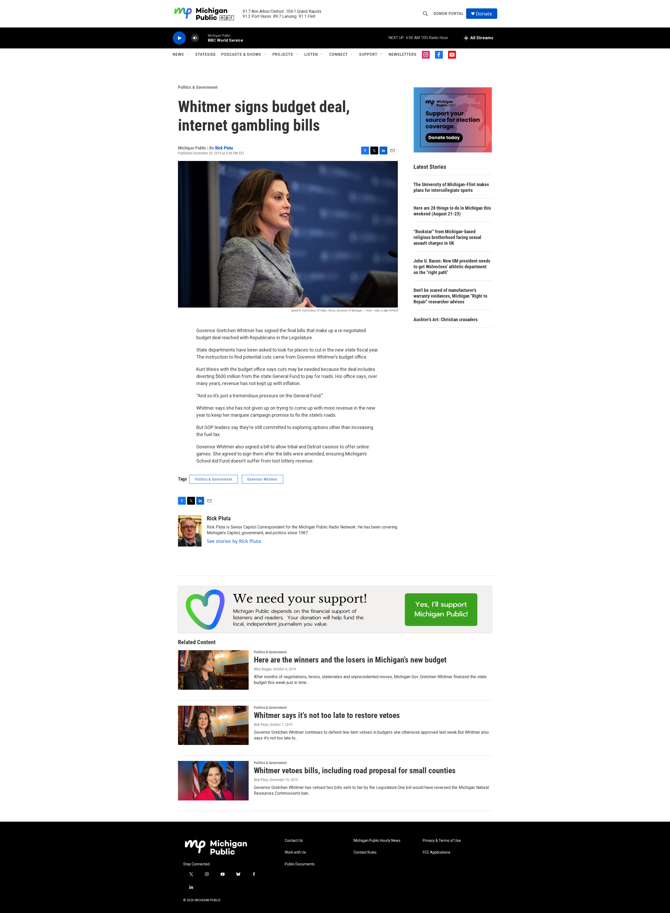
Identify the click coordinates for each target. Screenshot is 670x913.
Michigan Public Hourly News (377, 841)
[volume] (195, 38)
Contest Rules (365, 852)
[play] (179, 38)
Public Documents (300, 864)
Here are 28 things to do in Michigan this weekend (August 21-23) (452, 210)
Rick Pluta (224, 148)
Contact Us (294, 841)
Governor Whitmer (262, 479)
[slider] (203, 38)
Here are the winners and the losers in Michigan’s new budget (350, 659)
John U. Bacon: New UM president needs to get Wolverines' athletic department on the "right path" (452, 266)
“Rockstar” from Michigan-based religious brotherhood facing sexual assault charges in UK (447, 237)
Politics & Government (197, 87)
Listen (311, 54)
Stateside (205, 54)
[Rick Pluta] (190, 531)
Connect (338, 54)
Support (368, 54)
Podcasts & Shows (241, 54)
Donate (484, 13)
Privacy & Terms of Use (442, 841)
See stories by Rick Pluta (234, 541)
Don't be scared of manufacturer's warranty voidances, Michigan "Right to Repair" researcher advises (450, 295)
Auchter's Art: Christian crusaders (446, 319)
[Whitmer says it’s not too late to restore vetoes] (213, 725)
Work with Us (295, 852)
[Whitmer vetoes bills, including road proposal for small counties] (213, 780)
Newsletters (403, 54)
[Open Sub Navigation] (188, 54)
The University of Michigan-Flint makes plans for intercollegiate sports (451, 187)
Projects (282, 54)
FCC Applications (436, 852)
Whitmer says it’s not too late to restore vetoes (327, 715)
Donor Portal (449, 14)
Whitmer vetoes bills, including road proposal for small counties (355, 770)
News (178, 54)
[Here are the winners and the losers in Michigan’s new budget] (213, 669)
